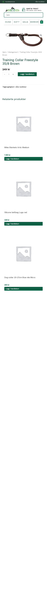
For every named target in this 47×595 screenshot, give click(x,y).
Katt (17, 22)
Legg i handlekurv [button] (12, 159)
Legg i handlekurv (27, 74)
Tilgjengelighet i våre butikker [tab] (14, 87)
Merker (34, 22)
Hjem (4, 52)
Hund (8, 22)
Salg (25, 22)
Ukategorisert (13, 52)
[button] (41, 35)
